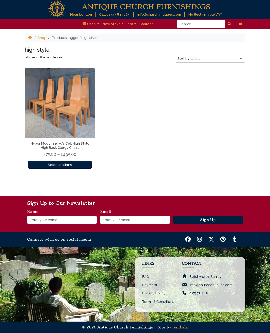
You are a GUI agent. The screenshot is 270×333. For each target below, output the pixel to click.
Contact (146, 24)
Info (130, 24)
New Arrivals (113, 24)
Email (107, 212)
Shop (42, 38)
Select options (60, 165)
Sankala (180, 327)
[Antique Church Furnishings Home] (57, 9)
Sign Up (208, 220)
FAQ (145, 276)
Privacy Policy (153, 293)
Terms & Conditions (158, 301)
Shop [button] (91, 24)
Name (34, 212)
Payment (149, 285)
